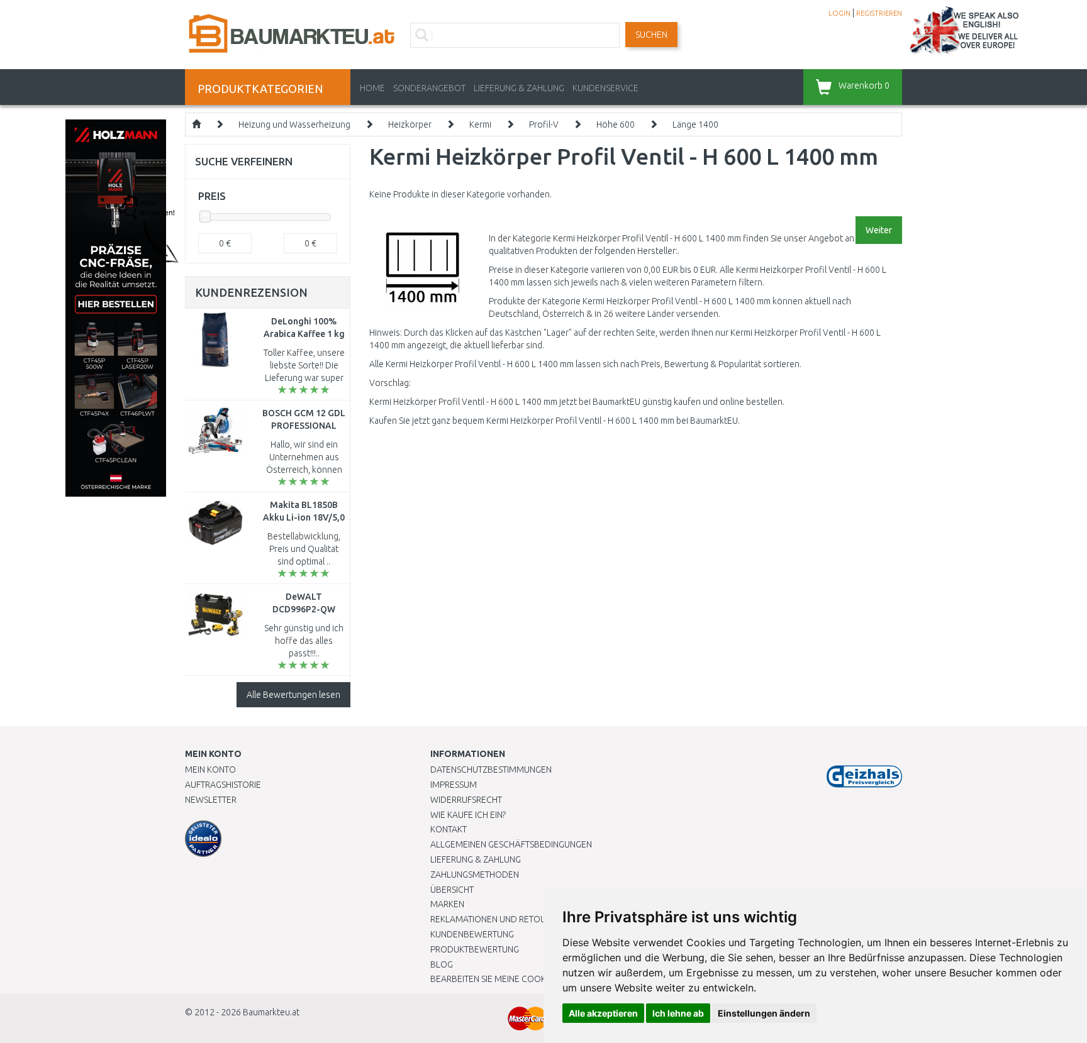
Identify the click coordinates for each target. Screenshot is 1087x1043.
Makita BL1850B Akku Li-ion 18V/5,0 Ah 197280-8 (304, 517)
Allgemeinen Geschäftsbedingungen (511, 844)
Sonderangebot (429, 88)
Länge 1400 (695, 124)
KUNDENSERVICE (605, 88)
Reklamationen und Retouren (496, 919)
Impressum (453, 785)
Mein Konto (210, 769)
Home (372, 88)
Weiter (879, 230)
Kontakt (448, 829)
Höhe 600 (615, 124)
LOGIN (839, 13)
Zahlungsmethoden (474, 874)
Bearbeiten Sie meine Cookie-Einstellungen (524, 979)
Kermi (480, 124)
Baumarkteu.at (271, 1012)
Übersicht (452, 890)
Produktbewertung (474, 949)
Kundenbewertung (472, 934)
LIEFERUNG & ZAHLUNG (519, 88)
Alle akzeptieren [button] (603, 1013)
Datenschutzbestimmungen (491, 769)
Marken (447, 904)
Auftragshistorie (223, 785)
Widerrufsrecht (466, 800)
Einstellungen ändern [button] (764, 1013)
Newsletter (211, 800)
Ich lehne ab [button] (678, 1013)
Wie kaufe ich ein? (468, 815)
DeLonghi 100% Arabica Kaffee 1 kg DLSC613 (304, 333)
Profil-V (544, 124)
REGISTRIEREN (879, 13)
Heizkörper (410, 124)
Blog (441, 964)
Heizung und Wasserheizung (294, 124)
